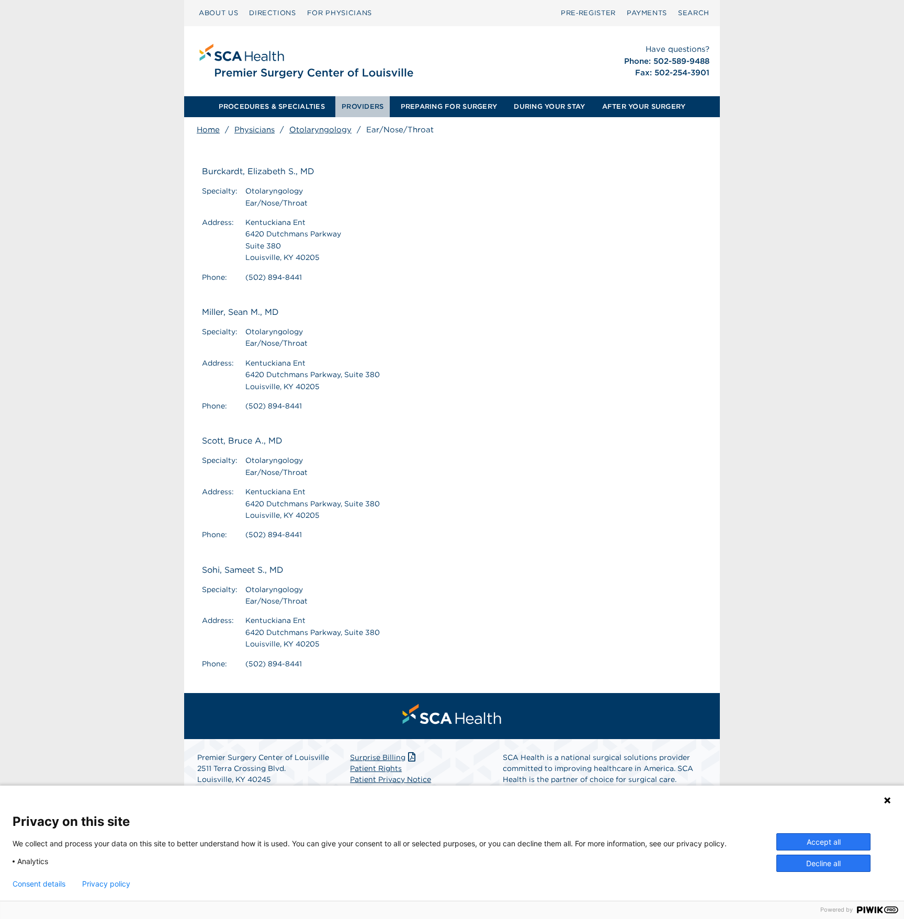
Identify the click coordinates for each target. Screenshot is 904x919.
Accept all (824, 841)
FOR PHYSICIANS (339, 13)
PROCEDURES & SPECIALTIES (272, 106)
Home (208, 129)
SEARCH (693, 13)
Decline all (823, 863)
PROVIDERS (362, 106)
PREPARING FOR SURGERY (449, 106)
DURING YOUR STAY (549, 106)
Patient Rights (376, 768)
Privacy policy (106, 884)
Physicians (254, 129)
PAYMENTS (647, 13)
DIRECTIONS (272, 13)
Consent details (39, 884)
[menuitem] (218, 13)
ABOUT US (218, 13)
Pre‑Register (588, 13)
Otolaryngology (320, 129)
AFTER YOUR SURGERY (644, 106)
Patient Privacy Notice (390, 779)
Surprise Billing (377, 757)
